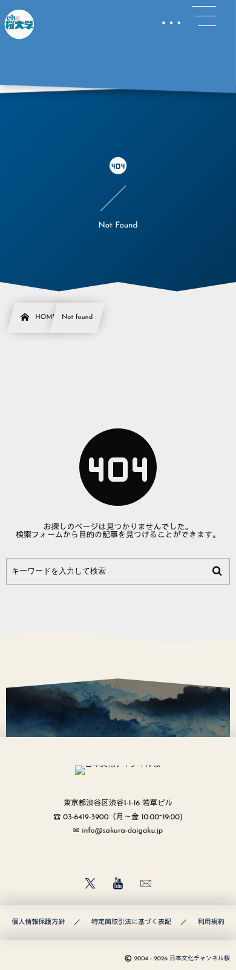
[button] (204, 16)
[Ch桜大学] (19, 24)
